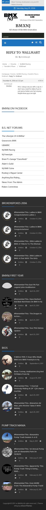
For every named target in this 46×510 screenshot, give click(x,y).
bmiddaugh (25, 57)
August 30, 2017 (35, 378)
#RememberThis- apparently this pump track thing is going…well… (28, 468)
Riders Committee (10, 187)
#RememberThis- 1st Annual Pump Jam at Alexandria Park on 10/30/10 (29, 451)
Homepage (5, 74)
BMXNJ (23, 25)
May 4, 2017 (33, 441)
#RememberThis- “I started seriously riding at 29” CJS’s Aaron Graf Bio (29, 388)
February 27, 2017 (35, 458)
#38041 (40, 81)
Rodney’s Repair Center (12, 173)
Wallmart (5, 76)
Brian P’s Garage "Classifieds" (14, 159)
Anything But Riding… (11, 177)
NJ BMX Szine (8, 168)
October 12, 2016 (35, 219)
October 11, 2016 (35, 262)
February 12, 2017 (35, 475)
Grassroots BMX (9, 140)
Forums (12, 74)
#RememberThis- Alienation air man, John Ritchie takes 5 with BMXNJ (27, 405)
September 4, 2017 (36, 363)
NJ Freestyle (7, 154)
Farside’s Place (33, 74)
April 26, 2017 (34, 291)
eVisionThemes (26, 506)
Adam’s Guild (7, 164)
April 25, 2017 (34, 305)
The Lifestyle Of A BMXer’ (13, 136)
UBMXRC (6, 145)
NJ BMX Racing (22, 74)
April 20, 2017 (34, 395)
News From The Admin (12, 182)
